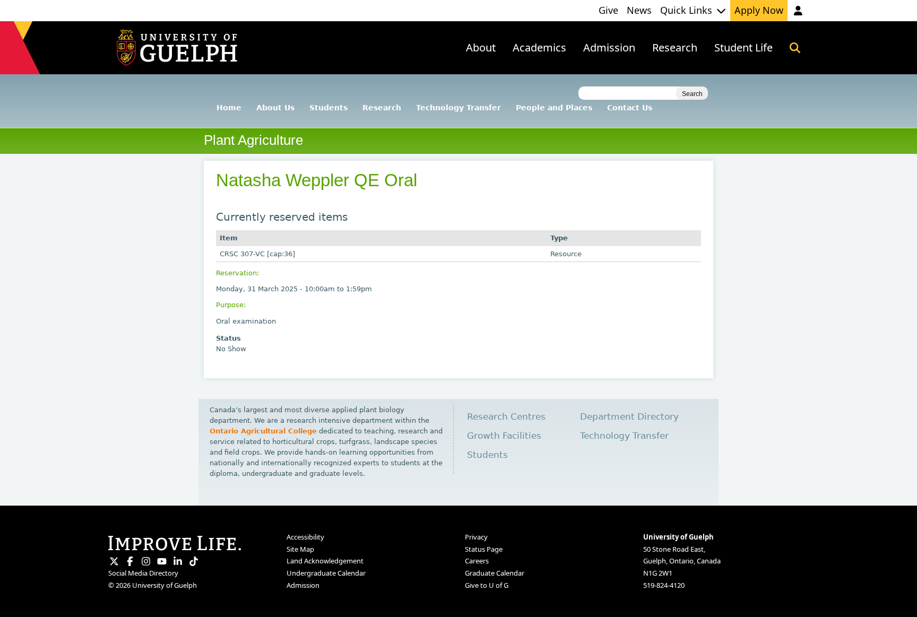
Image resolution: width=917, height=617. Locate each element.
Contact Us (629, 107)
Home (229, 107)
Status (228, 338)
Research (381, 107)
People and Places (554, 107)
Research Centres (506, 417)
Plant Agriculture (253, 140)
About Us (275, 107)
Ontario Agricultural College (263, 431)
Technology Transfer (458, 107)
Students (328, 107)
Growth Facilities (504, 436)
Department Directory (629, 417)
